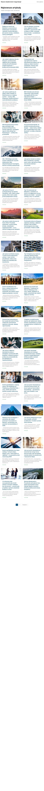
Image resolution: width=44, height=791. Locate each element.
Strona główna (40, 1)
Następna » (24, 504)
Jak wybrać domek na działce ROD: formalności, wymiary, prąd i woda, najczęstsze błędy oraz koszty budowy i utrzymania (32, 162)
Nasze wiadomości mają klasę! (11, 2)
